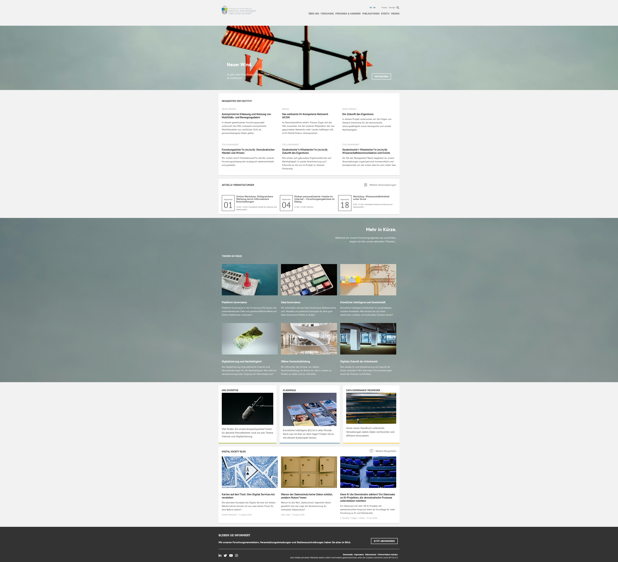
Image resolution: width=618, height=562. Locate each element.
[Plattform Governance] (250, 279)
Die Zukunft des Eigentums (358, 114)
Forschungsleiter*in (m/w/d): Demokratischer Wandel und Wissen (248, 151)
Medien (395, 13)
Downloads (348, 554)
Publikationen (370, 13)
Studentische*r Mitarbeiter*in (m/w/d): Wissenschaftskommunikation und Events (366, 151)
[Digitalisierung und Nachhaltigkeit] (250, 338)
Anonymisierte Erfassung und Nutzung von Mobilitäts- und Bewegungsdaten (246, 115)
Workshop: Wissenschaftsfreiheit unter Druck (371, 198)
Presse (384, 7)
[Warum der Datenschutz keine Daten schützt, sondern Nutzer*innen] (309, 471)
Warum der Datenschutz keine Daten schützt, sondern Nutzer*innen (307, 496)
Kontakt (392, 7)
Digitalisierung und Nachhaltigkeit (242, 361)
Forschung (327, 13)
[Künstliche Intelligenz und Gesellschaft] (368, 279)
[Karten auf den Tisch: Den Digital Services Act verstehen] (250, 471)
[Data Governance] (309, 279)
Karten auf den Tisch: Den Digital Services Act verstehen (248, 496)
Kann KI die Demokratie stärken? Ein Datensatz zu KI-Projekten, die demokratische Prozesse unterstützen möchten (367, 498)
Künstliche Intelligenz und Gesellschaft (362, 302)
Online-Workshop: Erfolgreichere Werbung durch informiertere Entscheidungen (254, 199)
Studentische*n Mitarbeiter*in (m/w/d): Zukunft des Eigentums (305, 151)
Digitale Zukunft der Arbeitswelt (359, 361)
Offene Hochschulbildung (295, 361)
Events (385, 13)
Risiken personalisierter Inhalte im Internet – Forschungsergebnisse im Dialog (314, 199)
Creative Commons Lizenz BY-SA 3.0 (382, 557)
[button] (381, 76)
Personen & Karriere (348, 13)
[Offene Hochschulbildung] (309, 338)
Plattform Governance (234, 302)
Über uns (314, 13)
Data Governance (290, 302)
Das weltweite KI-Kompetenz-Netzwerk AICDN (305, 115)
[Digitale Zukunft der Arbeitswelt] (368, 338)
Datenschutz (370, 554)
